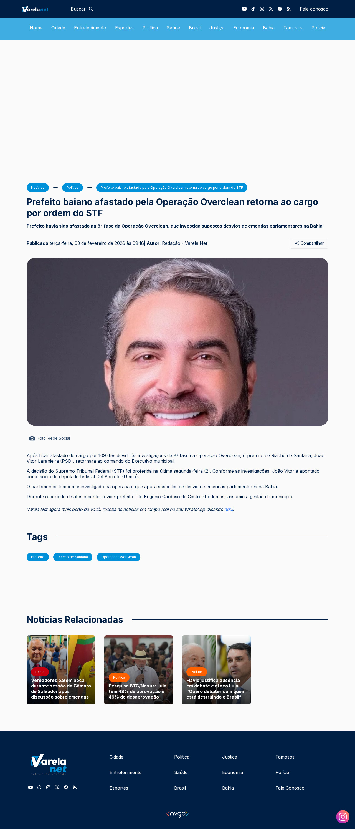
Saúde (173, 28)
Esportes (124, 28)
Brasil (195, 28)
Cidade (58, 28)
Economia (243, 28)
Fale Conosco (290, 788)
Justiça (216, 28)
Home (36, 28)
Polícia (318, 28)
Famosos (293, 28)
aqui (228, 509)
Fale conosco (314, 9)
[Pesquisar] (90, 8)
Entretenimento (90, 28)
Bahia (269, 28)
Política (150, 28)
